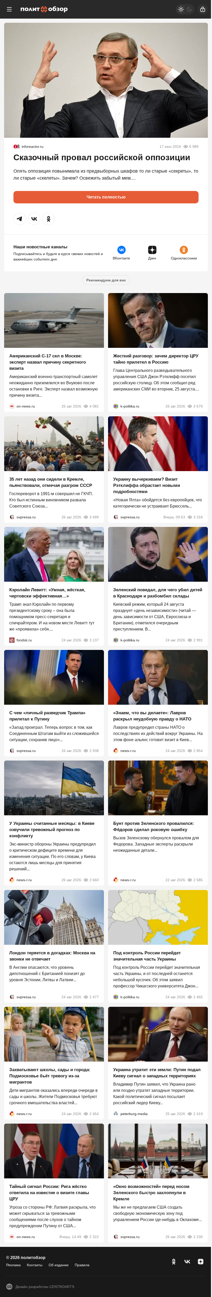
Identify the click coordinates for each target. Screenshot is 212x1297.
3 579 (198, 406)
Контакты (34, 1265)
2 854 (198, 751)
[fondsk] (12, 640)
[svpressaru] (12, 517)
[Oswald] (16, 146)
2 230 (198, 1237)
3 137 (94, 640)
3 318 (198, 517)
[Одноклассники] (174, 1261)
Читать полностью (106, 197)
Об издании (59, 1265)
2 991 (198, 640)
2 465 (198, 997)
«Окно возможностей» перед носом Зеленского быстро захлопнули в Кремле (151, 1193)
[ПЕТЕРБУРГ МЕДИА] (115, 1113)
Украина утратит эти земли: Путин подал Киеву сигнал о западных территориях (157, 1072)
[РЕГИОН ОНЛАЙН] (115, 750)
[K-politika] (115, 406)
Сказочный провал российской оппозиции (101, 157)
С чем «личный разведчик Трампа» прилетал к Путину (47, 716)
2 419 (198, 1114)
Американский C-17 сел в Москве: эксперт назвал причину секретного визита (47, 362)
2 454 (94, 1114)
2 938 (94, 751)
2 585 (198, 880)
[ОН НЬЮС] (12, 406)
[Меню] (9, 9)
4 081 (94, 406)
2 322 (94, 1237)
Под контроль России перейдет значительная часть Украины (147, 956)
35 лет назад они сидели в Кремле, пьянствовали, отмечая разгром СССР (50, 482)
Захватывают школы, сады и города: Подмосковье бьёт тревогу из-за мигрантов (49, 1076)
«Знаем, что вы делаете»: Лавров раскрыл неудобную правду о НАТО (152, 716)
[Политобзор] (44, 9)
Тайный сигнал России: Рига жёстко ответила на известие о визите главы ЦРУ (49, 1193)
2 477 (94, 997)
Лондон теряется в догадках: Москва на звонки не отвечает (52, 956)
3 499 (94, 517)
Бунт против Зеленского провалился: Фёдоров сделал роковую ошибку (153, 826)
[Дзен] (200, 1261)
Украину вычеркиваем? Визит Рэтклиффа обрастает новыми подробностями (146, 485)
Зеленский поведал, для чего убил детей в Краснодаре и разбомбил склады (157, 592)
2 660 (94, 880)
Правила (82, 1265)
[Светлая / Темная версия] (185, 9)
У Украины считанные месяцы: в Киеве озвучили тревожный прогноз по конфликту (51, 830)
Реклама (13, 1265)
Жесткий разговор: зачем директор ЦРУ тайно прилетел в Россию (156, 359)
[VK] (187, 1261)
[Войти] (203, 9)
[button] (19, 219)
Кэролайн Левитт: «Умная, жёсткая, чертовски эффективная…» (47, 592)
